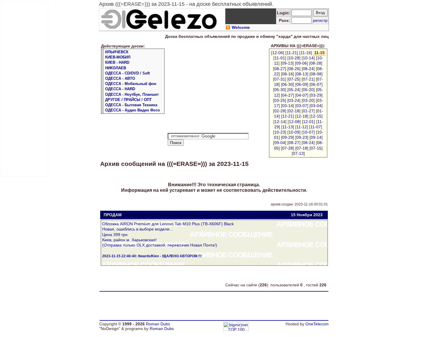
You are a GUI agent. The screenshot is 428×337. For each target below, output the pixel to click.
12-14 (280, 121)
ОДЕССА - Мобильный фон (130, 83)
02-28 (279, 111)
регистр (320, 20)
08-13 (301, 74)
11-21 (291, 52)
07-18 (301, 148)
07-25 (294, 79)
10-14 (308, 58)
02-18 (294, 111)
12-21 (287, 116)
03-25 (279, 100)
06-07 (316, 84)
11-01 (280, 58)
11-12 (301, 127)
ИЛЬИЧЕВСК (116, 52)
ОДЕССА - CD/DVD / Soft (127, 73)
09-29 (287, 137)
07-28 (287, 148)
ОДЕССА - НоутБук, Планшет (132, 94)
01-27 (308, 111)
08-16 (287, 74)
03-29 (316, 95)
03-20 (308, 100)
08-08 (316, 74)
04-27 (287, 95)
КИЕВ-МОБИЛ (117, 57)
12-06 (277, 52)
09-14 (316, 137)
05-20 (308, 89)
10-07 (308, 132)
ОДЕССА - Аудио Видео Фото (132, 110)
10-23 (279, 132)
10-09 (294, 132)
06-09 (301, 84)
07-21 (308, 79)
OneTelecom (317, 324)
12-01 (308, 121)
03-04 (316, 105)
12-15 (316, 116)
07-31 (279, 79)
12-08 (294, 121)
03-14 (287, 105)
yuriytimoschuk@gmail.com (227, 215)
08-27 (279, 68)
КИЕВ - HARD (117, 62)
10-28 (294, 58)
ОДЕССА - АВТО (120, 78)
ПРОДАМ (113, 214)
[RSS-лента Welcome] (228, 28)
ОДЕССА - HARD (120, 89)
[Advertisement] (25, 89)
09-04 (279, 142)
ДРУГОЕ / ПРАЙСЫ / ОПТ (128, 99)
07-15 (316, 148)
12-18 (301, 116)
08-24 (308, 68)
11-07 (315, 127)
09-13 (287, 63)
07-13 (298, 153)
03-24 (294, 100)
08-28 (315, 63)
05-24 (294, 89)
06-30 (287, 84)
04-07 (301, 95)
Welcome (241, 27)
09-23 (301, 137)
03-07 (301, 105)
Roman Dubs (158, 324)
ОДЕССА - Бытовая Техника (131, 105)
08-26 (294, 68)
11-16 (305, 52)
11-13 (287, 127)
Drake (152, 214)
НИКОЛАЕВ (115, 68)
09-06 (301, 63)
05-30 (279, 89)
